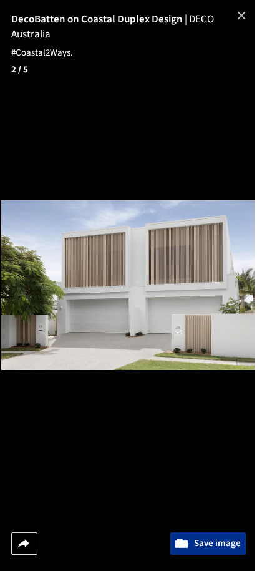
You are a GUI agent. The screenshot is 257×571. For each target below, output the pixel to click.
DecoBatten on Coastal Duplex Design (100, 19)
